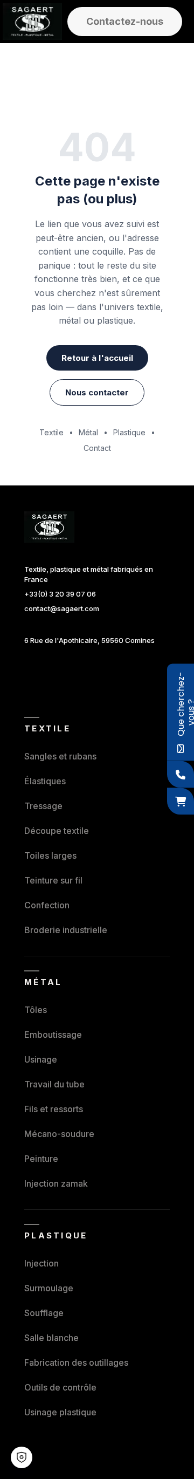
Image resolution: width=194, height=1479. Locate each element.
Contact (97, 448)
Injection (41, 1263)
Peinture (41, 1158)
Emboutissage (53, 1034)
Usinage (40, 1059)
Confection (47, 905)
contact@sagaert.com (61, 608)
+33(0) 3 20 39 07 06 (60, 594)
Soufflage (44, 1312)
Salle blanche (51, 1337)
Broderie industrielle (65, 930)
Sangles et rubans (60, 756)
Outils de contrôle (60, 1387)
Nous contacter (97, 392)
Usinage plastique (60, 1412)
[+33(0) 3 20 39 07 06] (180, 774)
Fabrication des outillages (76, 1362)
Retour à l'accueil (97, 358)
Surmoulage (48, 1288)
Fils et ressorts (53, 1109)
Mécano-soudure (59, 1133)
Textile (51, 432)
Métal (88, 432)
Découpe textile (56, 830)
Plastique (129, 432)
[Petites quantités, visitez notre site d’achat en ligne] (180, 801)
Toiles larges (50, 855)
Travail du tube (54, 1084)
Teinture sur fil (53, 880)
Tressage (43, 805)
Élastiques (45, 781)
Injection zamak (56, 1183)
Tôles (35, 1009)
